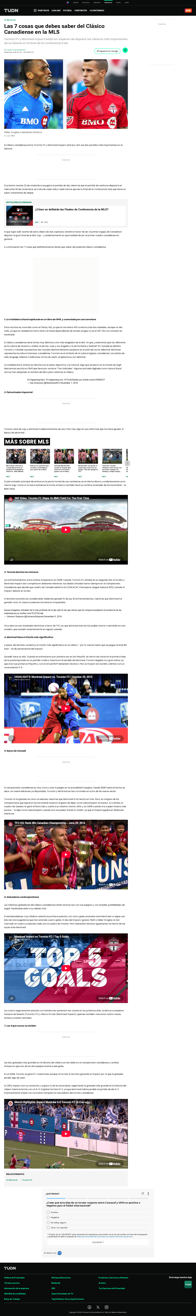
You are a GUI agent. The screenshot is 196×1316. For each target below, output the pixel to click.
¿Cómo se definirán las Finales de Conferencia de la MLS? (71, 209)
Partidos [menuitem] (43, 10)
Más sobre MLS (27, 441)
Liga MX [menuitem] (56, 10)
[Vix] (188, 11)
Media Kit (55, 1283)
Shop (127, 2)
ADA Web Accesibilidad (15, 1294)
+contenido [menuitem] (96, 10)
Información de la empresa (16, 1288)
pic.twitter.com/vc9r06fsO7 (92, 379)
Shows (75, 2)
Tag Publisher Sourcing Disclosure (67, 1299)
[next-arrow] (127, 463)
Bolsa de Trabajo (12, 1299)
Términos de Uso (12, 1283)
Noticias (86, 2)
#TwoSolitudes (71, 379)
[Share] (125, 50)
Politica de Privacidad (14, 1278)
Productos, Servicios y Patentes (113, 1278)
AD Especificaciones (61, 1278)
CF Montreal (9, 20)
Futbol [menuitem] (67, 10)
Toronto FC (27, 1180)
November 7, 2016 (69, 383)
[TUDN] (11, 10)
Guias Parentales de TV (62, 1294)
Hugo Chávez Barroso (16, 50)
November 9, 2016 (53, 616)
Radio (118, 2)
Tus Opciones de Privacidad (112, 1288)
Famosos (97, 2)
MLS (8, 477)
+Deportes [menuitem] (80, 10)
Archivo (102, 1283)
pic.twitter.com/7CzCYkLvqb (30, 613)
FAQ (53, 1288)
